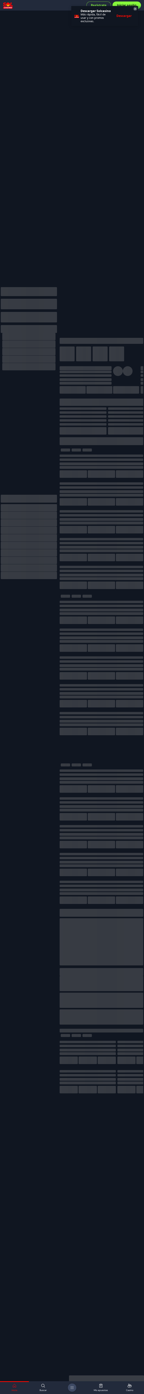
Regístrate (98, 5)
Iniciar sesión (126, 5)
